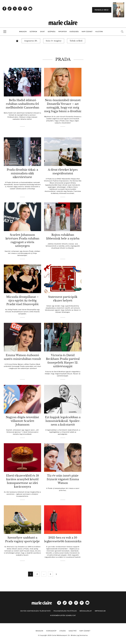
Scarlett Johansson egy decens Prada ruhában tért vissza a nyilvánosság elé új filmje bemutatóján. (22, 253)
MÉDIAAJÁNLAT (86, 611)
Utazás (62, 631)
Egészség (74, 31)
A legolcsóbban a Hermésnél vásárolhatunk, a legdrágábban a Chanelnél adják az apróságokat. (62, 432)
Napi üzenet (87, 31)
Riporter (62, 31)
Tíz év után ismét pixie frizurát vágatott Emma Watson (63, 479)
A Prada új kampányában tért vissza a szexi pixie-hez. (62, 489)
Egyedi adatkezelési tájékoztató (35, 611)
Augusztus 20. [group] (31, 41)
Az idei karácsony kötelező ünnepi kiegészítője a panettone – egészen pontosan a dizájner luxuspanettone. (22, 494)
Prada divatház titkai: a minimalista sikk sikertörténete (22, 173)
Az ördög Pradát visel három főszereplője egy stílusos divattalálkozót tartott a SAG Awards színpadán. (22, 312)
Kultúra (99, 31)
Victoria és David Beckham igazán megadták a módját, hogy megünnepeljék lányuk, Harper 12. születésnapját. (63, 374)
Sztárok (33, 31)
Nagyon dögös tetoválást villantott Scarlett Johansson (22, 421)
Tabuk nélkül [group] (76, 41)
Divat (42, 31)
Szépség (51, 31)
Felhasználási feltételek (65, 611)
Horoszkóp (51, 631)
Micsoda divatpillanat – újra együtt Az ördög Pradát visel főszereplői (22, 300)
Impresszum (100, 611)
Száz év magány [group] (54, 41)
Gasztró (73, 631)
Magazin (23, 31)
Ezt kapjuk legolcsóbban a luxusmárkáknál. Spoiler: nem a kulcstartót (62, 421)
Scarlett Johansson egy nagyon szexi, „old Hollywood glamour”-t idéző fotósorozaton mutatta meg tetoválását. (22, 432)
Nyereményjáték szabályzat (63, 615)
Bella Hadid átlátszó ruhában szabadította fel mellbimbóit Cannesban (22, 104)
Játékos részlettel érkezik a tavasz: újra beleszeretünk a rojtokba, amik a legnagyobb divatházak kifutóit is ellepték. (63, 246)
